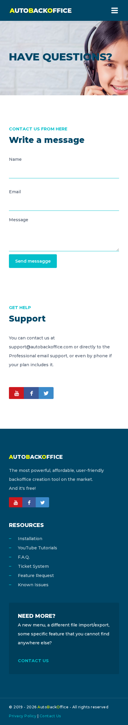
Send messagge (33, 261)
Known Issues (33, 584)
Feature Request (36, 575)
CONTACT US (33, 660)
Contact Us (50, 716)
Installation (30, 538)
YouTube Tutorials (37, 548)
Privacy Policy (22, 716)
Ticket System (33, 566)
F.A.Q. (24, 557)
